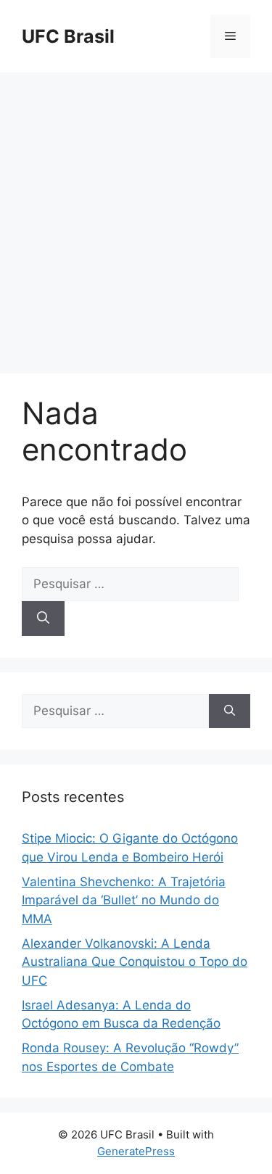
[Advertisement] (136, 216)
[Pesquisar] (43, 618)
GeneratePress (136, 1151)
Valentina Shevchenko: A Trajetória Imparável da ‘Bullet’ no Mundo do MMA (124, 900)
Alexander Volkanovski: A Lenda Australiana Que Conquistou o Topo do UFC (134, 962)
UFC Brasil (68, 36)
